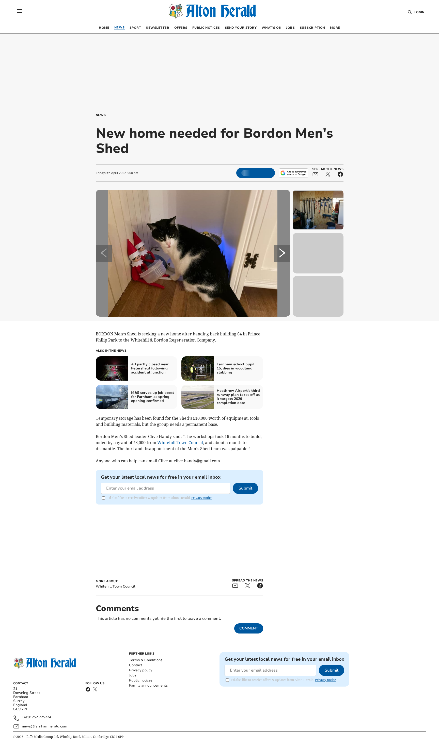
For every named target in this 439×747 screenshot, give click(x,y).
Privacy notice (201, 498)
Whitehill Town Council (180, 442)
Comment (248, 628)
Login (419, 12)
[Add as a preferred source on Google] (293, 172)
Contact (135, 665)
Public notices (140, 680)
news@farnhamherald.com (44, 726)
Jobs (132, 675)
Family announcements (148, 685)
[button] (19, 11)
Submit (245, 488)
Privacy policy (140, 670)
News (101, 115)
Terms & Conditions (145, 660)
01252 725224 (39, 717)
